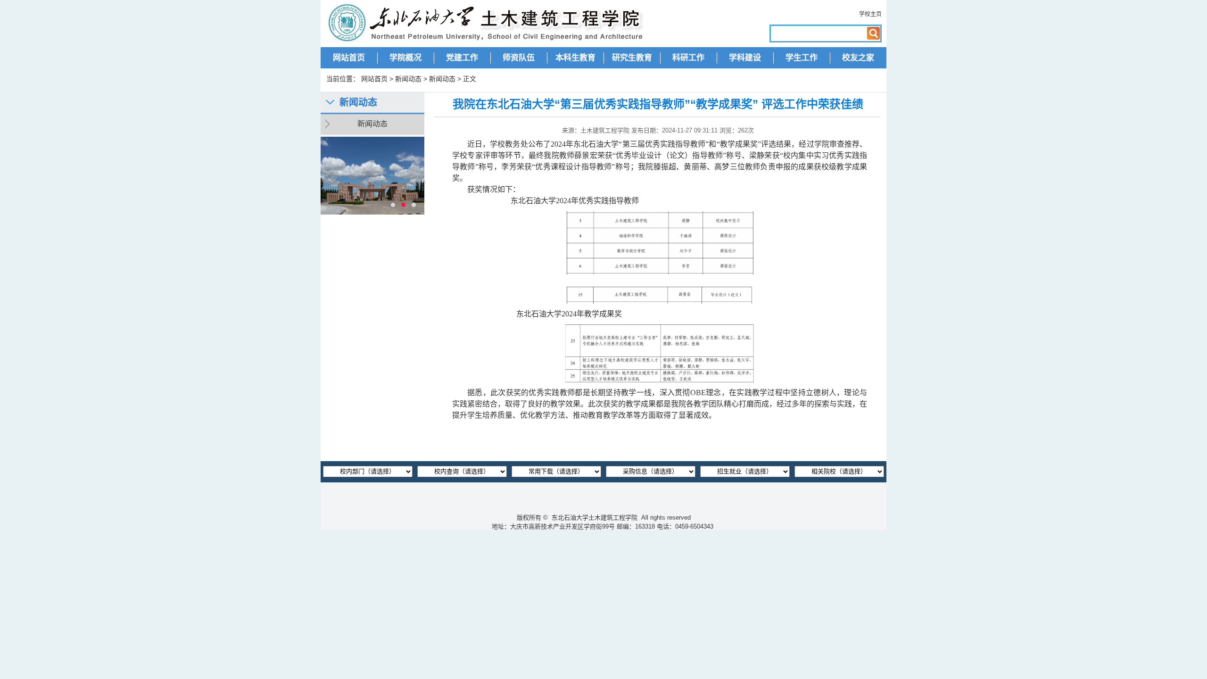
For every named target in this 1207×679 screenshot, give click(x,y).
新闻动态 (408, 79)
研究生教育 (632, 57)
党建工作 (462, 57)
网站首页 (349, 57)
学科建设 (745, 57)
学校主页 (870, 14)
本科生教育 (575, 57)
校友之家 (858, 57)
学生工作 (801, 57)
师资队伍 (519, 57)
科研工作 (688, 57)
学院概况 (405, 57)
